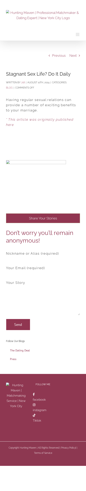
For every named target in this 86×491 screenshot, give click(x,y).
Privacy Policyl (68, 447)
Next (73, 56)
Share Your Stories (43, 218)
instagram (39, 410)
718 (23, 82)
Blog (9, 87)
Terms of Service (43, 453)
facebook (39, 399)
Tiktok (37, 420)
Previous (59, 56)
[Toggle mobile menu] (78, 34)
